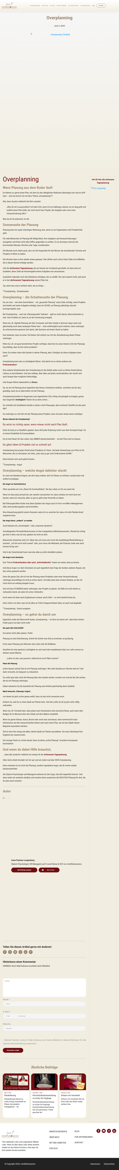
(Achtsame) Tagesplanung (21, 268)
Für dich (53, 1148)
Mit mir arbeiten (57, 1143)
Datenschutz (109, 1164)
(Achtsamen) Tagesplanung (22, 280)
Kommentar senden (13, 1050)
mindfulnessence (58, 1131)
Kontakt (79, 1142)
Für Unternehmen (84, 1137)
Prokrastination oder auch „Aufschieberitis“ (32, 562)
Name (6, 999)
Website (7, 1024)
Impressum (95, 1164)
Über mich (54, 1137)
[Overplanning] (59, 102)
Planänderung (16, 1095)
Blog (77, 1131)
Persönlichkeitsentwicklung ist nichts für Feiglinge (44, 1095)
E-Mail (6, 1011)
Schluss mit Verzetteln (73, 1095)
